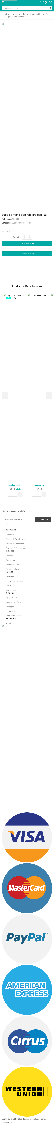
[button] (20, 494)
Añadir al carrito (28, 243)
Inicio (7, 14)
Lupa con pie (39, 485)
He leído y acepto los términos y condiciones (28, 524)
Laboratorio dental (20, 14)
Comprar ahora (28, 254)
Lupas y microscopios (15, 16)
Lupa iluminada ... (15, 485)
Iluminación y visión (39, 14)
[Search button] (50, 8)
